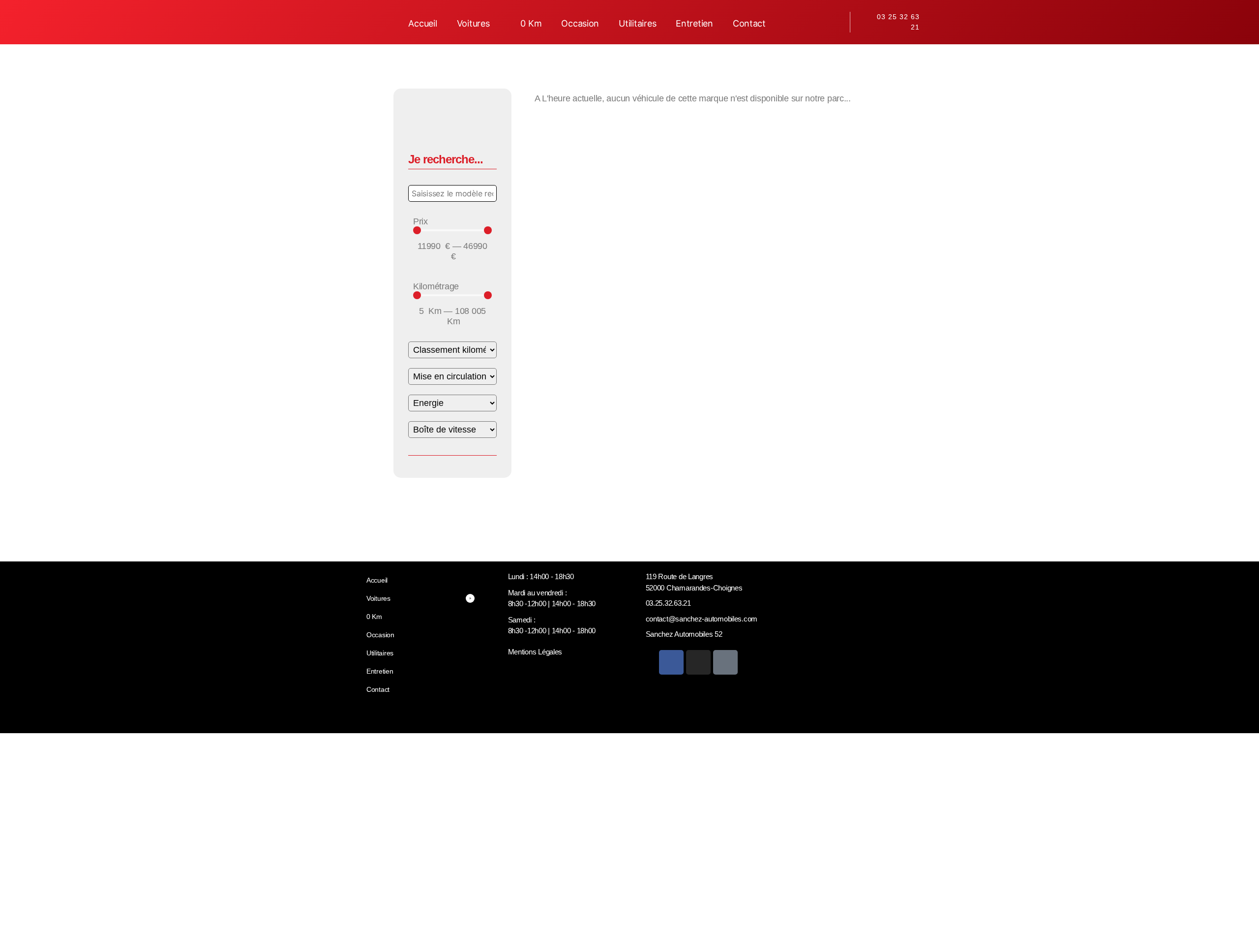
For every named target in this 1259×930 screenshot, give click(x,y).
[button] (479, 23)
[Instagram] (698, 662)
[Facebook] (671, 662)
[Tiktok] (725, 662)
